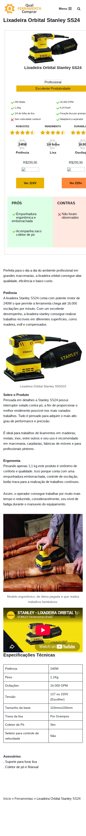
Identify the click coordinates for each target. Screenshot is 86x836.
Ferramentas (24, 798)
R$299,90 (30, 162)
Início (7, 798)
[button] (78, 8)
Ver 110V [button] (30, 183)
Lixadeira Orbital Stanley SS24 (53, 67)
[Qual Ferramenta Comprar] (25, 8)
